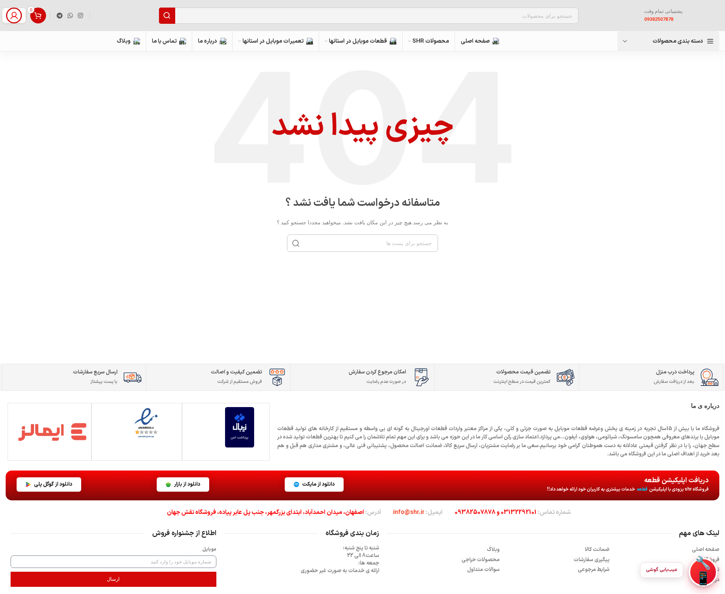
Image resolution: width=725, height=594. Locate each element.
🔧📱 (703, 572)
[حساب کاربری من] (14, 15)
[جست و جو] (167, 16)
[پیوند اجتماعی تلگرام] (59, 15)
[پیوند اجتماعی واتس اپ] (70, 15)
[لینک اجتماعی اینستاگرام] (81, 15)
